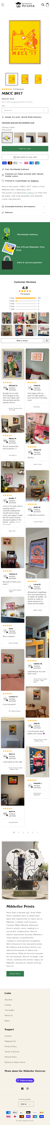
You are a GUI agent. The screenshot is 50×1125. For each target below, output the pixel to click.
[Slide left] (2, 79)
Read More (15, 974)
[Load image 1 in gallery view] (12, 79)
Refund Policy (11, 1057)
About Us (9, 1015)
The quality (9, 1010)
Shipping (14, 102)
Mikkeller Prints (28, 1120)
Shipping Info (10, 1041)
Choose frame (8, 127)
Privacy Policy (11, 1046)
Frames (8, 1005)
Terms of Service (12, 1052)
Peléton (34, 181)
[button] (2, 4)
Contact (8, 1036)
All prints (8, 1000)
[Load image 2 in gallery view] (25, 79)
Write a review (22, 341)
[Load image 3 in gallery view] (38, 79)
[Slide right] (47, 79)
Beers (7, 1021)
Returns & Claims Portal (15, 1062)
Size (3, 106)
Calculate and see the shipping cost (18, 123)
